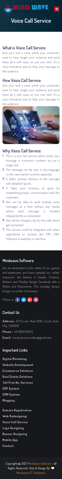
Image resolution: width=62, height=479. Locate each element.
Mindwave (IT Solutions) (31, 473)
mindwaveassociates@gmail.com (32, 337)
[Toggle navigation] (57, 9)
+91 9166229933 (23, 331)
